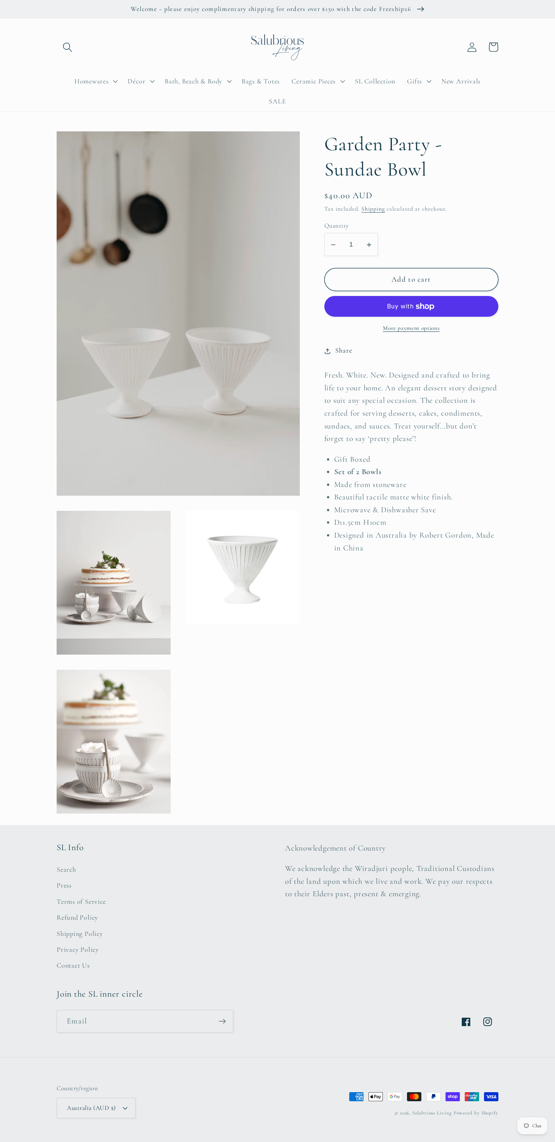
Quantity (336, 226)
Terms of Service (81, 901)
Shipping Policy (80, 933)
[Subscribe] (222, 1021)
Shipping (373, 209)
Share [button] (343, 351)
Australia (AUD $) (91, 1108)
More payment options (411, 328)
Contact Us (73, 965)
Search (66, 869)
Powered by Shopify (476, 1113)
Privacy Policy (78, 949)
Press (64, 885)
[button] (67, 47)
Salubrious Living (432, 1113)
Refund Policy (77, 917)
